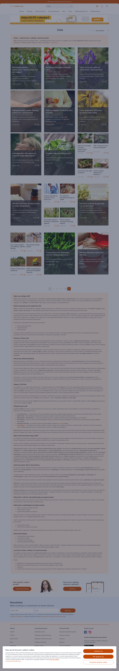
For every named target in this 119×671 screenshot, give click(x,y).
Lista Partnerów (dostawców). (13, 661)
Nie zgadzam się (98, 657)
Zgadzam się (98, 651)
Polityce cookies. (54, 659)
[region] (59, 657)
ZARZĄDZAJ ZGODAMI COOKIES (98, 662)
